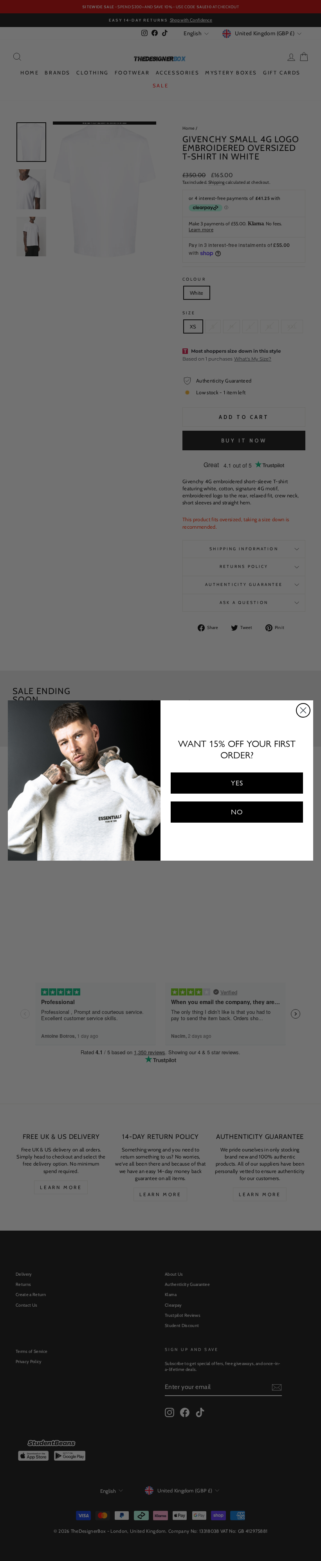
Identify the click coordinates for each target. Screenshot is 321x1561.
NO (237, 812)
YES (237, 783)
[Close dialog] (303, 710)
